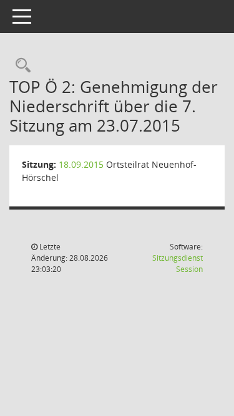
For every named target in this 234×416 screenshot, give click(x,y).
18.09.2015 (81, 164)
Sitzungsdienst (177, 263)
